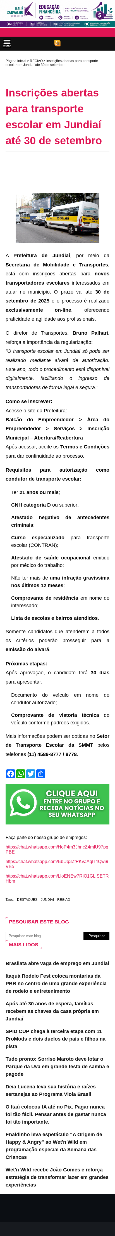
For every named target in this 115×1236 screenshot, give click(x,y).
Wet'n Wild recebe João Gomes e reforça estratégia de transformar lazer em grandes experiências (57, 1177)
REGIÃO (36, 61)
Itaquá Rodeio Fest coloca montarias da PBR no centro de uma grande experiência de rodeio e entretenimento (56, 983)
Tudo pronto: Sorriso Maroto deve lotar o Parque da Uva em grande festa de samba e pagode (57, 1066)
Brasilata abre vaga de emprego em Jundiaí (57, 963)
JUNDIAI (47, 900)
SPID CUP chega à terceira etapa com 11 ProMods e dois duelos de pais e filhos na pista (56, 1039)
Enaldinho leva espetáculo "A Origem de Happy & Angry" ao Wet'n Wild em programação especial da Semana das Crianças (54, 1146)
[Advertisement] (60, 164)
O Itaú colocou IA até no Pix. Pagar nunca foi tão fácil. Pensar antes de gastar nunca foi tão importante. (56, 1114)
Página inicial (16, 61)
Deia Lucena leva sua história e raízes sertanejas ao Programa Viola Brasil (51, 1090)
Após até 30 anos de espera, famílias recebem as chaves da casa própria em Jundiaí (52, 1011)
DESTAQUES (27, 900)
